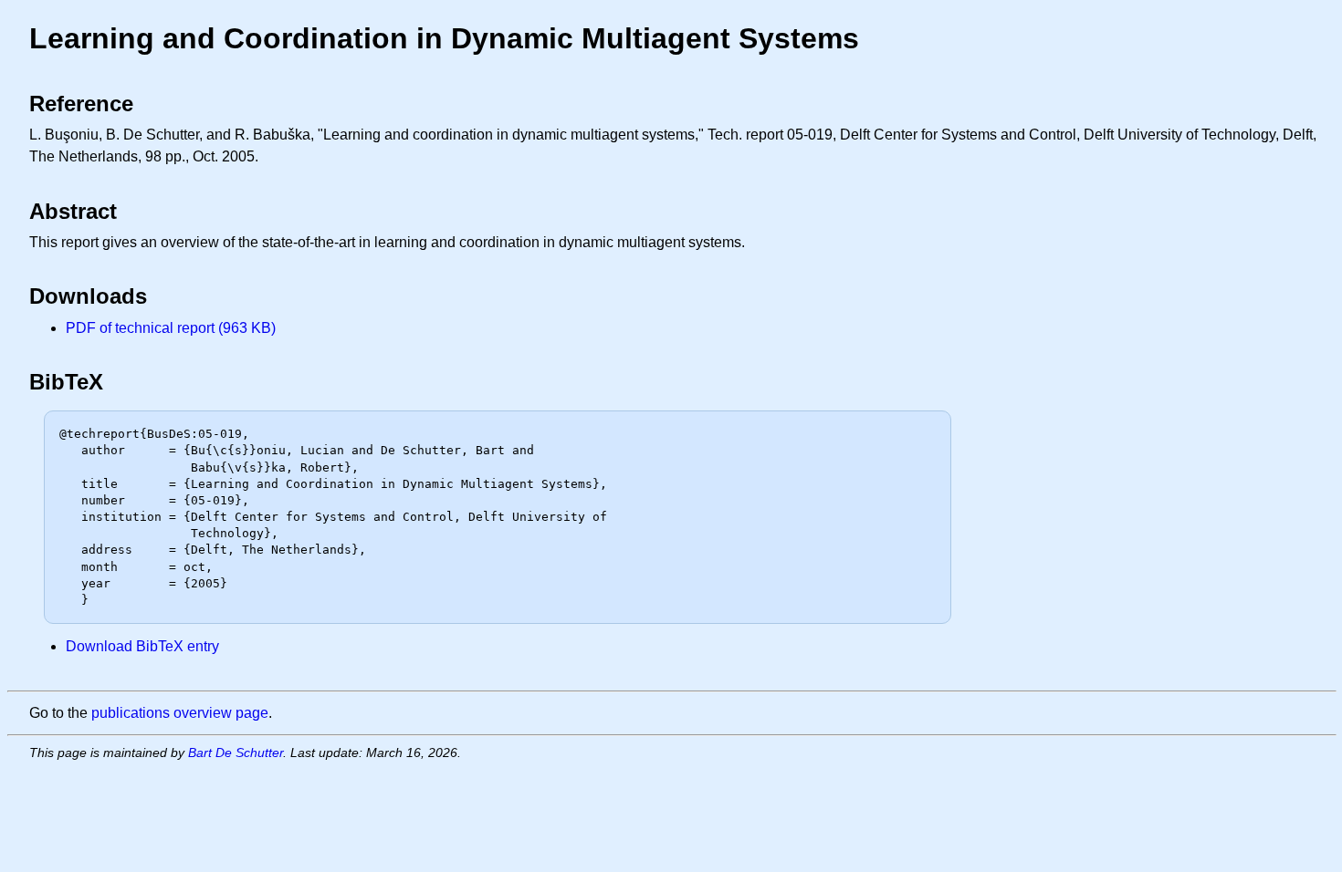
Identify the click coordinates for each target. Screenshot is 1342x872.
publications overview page (179, 713)
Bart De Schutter (235, 752)
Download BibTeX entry (142, 646)
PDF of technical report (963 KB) (171, 328)
